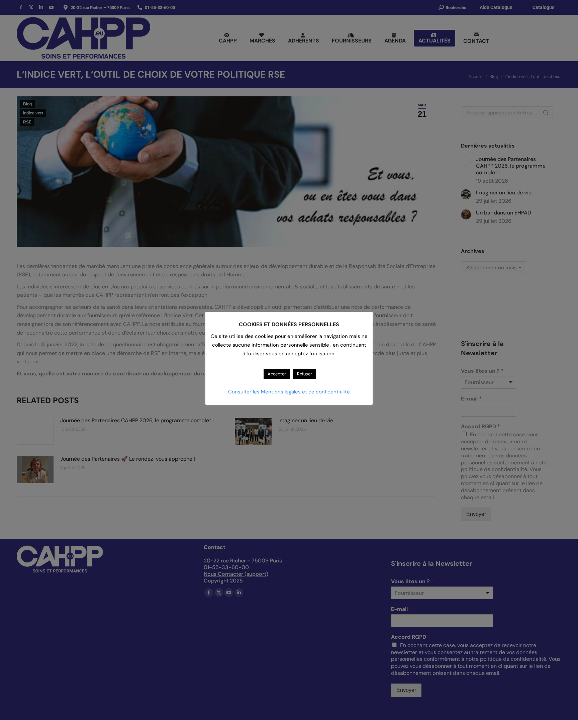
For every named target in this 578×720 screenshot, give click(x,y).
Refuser (304, 374)
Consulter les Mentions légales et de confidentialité (289, 391)
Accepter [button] (277, 374)
